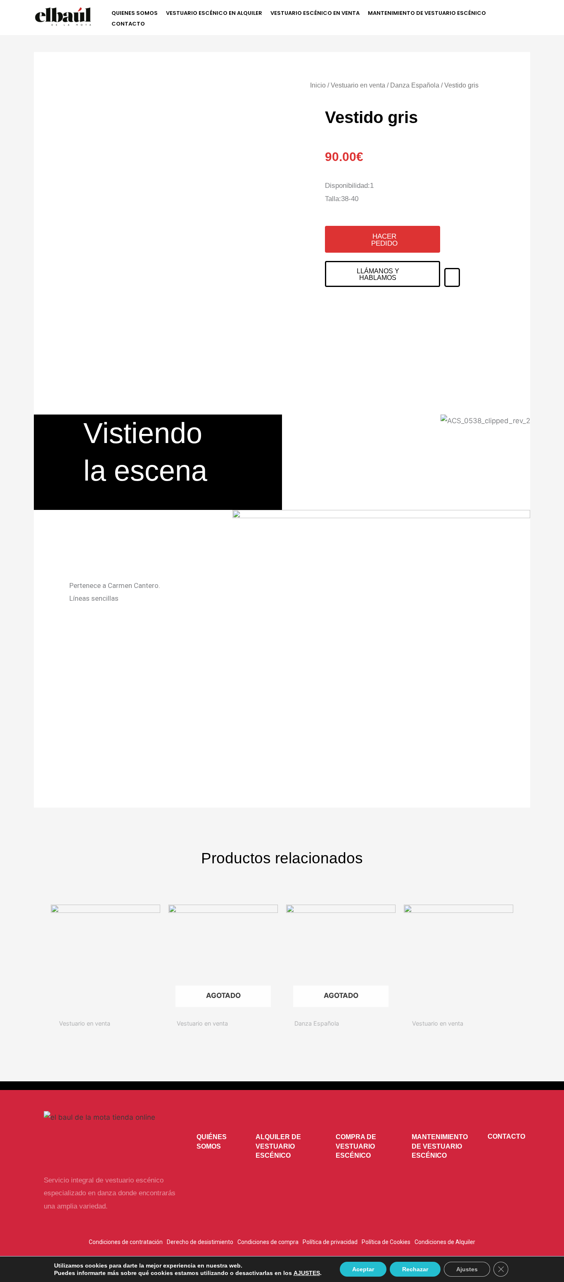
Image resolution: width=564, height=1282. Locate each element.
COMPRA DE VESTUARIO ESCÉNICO (356, 1146)
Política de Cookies (386, 1242)
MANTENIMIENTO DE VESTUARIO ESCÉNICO (440, 1146)
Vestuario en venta (358, 85)
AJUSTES (307, 1273)
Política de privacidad (330, 1242)
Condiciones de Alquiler (445, 1242)
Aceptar (363, 1269)
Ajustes (467, 1269)
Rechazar (415, 1269)
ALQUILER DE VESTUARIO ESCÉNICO (278, 1146)
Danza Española (414, 85)
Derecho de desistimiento (200, 1242)
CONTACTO (506, 1136)
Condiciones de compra (268, 1242)
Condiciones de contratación (126, 1242)
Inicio (318, 85)
